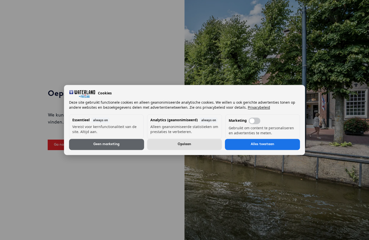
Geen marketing (106, 144)
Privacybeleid (259, 107)
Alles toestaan (262, 144)
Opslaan (184, 144)
